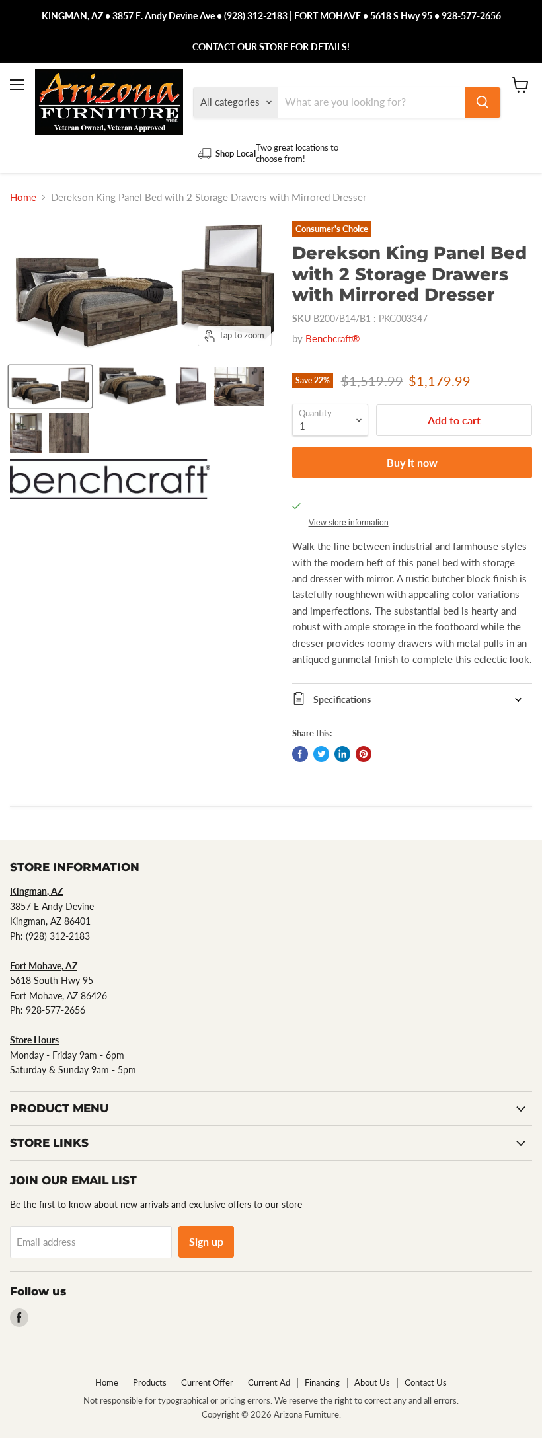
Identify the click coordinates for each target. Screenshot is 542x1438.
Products (150, 1382)
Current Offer (207, 1382)
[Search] (482, 102)
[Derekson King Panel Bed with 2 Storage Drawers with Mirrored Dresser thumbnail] (50, 386)
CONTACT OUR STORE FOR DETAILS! (271, 46)
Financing (322, 1382)
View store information (349, 522)
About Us (372, 1382)
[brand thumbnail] (110, 479)
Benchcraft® (332, 338)
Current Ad (269, 1382)
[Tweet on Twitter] (321, 754)
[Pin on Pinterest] (363, 754)
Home (23, 197)
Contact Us (426, 1382)
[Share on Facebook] (300, 754)
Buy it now (412, 462)
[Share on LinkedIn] (342, 754)
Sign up (206, 1241)
